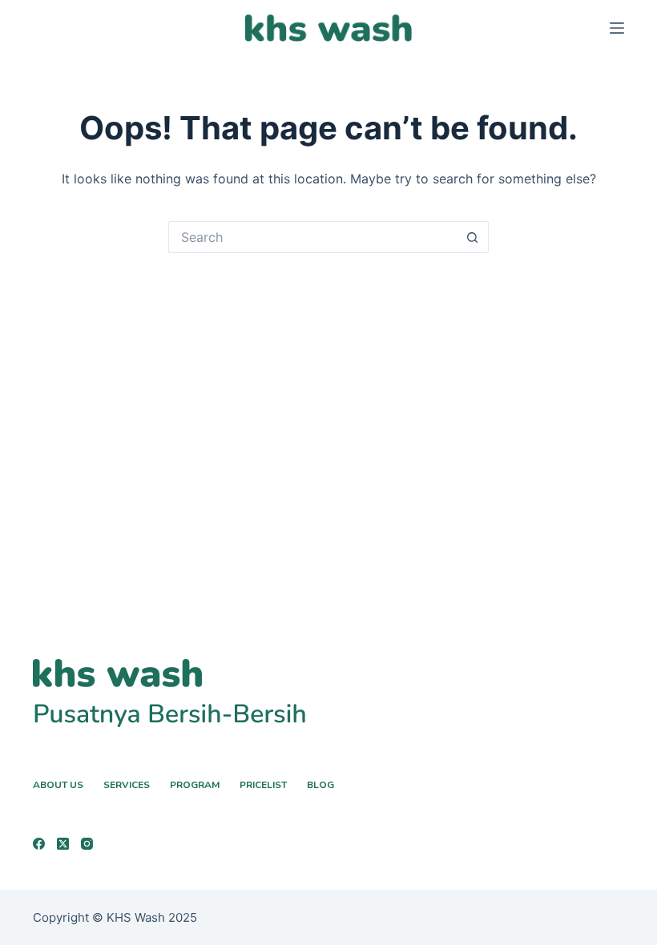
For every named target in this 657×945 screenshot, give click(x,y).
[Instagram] (87, 844)
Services (126, 785)
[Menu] (617, 28)
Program (195, 785)
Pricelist (263, 785)
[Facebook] (39, 844)
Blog (320, 785)
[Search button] (473, 237)
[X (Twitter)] (63, 844)
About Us (58, 785)
